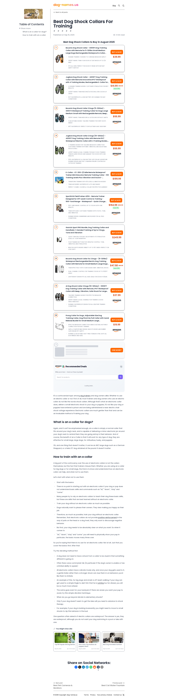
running (100, 583)
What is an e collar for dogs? (35, 32)
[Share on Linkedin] (83, 667)
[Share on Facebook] (76, 667)
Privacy (92, 695)
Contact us (118, 695)
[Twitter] (123, 695)
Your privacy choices (104, 695)
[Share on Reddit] (94, 667)
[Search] (119, 5)
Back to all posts (62, 12)
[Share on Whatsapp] (90, 667)
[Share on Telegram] (87, 667)
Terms (86, 695)
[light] (123, 5)
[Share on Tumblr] (98, 667)
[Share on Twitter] (79, 667)
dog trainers (85, 396)
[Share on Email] (101, 667)
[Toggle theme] (121, 366)
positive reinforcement (107, 517)
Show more (26, 28)
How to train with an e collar (34, 35)
